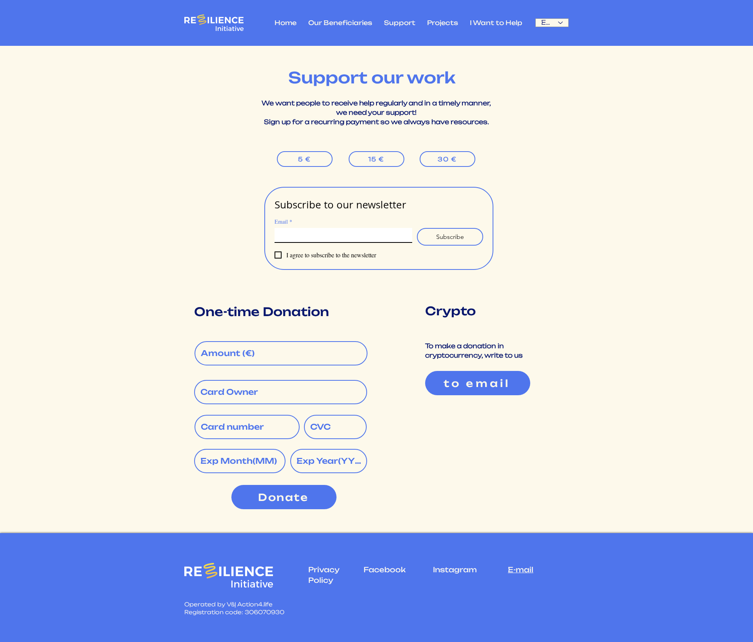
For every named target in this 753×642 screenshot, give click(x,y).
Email (283, 221)
